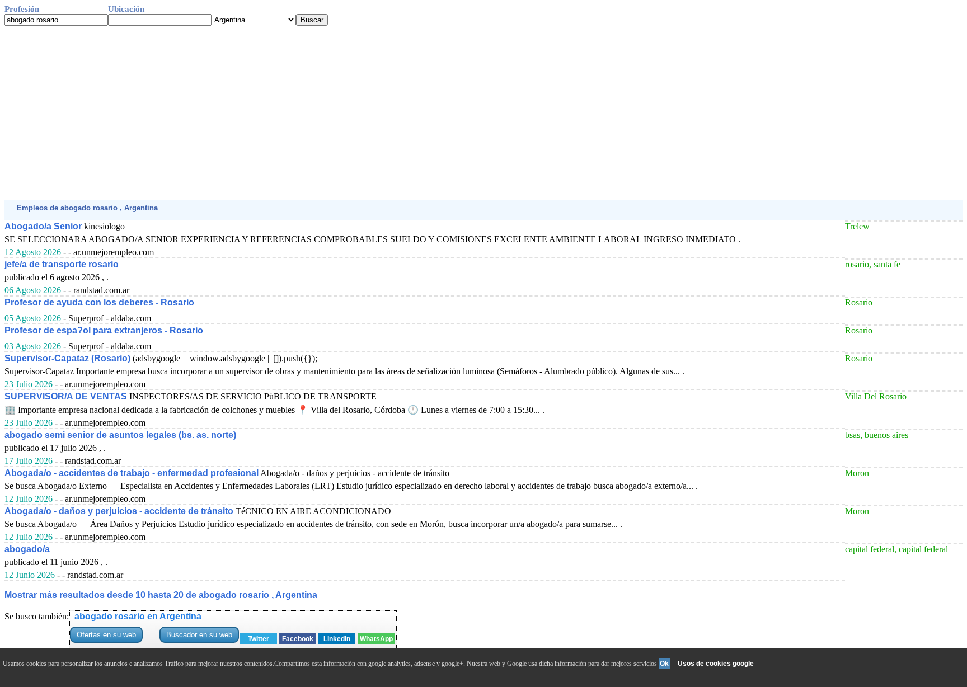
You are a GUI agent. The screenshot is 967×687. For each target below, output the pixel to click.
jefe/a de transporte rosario (61, 264)
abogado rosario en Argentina (137, 616)
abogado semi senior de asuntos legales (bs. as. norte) (120, 435)
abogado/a (27, 549)
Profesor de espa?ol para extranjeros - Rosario (103, 330)
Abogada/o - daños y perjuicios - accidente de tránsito (118, 511)
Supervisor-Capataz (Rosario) (67, 358)
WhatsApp (376, 639)
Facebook (297, 639)
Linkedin (336, 639)
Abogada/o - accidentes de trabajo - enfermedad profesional (131, 473)
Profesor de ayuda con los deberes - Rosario (99, 302)
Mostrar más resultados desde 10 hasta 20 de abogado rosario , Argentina (160, 595)
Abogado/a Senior (43, 226)
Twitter (258, 639)
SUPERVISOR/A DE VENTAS (65, 396)
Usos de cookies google (716, 663)
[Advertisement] (340, 113)
